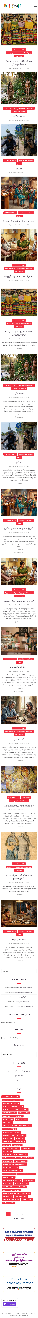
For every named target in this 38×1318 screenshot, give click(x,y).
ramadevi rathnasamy (14, 1164)
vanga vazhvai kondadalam (17, 1193)
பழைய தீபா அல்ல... (19, 939)
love (17, 1145)
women (21, 1196)
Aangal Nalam (11, 1097)
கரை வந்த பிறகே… (19, 667)
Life (7, 1145)
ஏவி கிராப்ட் (19, 739)
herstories (14, 68)
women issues (11, 1199)
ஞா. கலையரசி (19, 271)
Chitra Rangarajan (13, 1106)
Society (9, 1177)
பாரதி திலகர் (26, 797)
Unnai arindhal (12, 1190)
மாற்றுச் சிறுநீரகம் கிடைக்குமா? (19, 276)
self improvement (12, 1171)
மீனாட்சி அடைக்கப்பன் (19, 111)
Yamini (27, 1199)
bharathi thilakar (13, 1100)
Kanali (8, 1138)
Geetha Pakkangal (13, 1116)
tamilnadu (22, 1183)
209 (29, 1214)
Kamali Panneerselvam (14, 1135)
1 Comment (19, 552)
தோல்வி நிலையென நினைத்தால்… (19, 220)
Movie (8, 1151)
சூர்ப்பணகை (19, 116)
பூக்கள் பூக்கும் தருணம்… (22, 1001)
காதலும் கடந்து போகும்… (26, 1006)
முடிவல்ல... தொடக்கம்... (26, 213)
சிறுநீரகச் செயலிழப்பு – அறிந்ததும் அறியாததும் (19, 268)
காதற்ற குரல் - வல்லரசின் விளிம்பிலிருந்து (19, 53)
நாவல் (19, 163)
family (24, 1113)
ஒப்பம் (19, 168)
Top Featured (18, 49)
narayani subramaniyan (15, 1154)
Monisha (28, 1148)
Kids (20, 1138)
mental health (11, 1148)
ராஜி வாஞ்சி (19, 56)
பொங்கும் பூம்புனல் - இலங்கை (19, 801)
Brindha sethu (11, 1103)
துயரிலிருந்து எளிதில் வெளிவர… (23, 992)
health (8, 1119)
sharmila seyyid (27, 1174)
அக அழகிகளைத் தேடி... (26, 108)
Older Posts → (19, 1218)
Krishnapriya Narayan (14, 1142)
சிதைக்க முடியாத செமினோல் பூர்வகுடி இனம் (19, 1071)
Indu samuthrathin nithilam (17, 1125)
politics (21, 1161)
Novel (8, 1161)
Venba (8, 1196)
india (8, 1122)
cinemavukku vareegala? (15, 1109)
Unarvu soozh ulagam (14, 1187)
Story (29, 1180)
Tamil (7, 1183)
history (22, 1119)
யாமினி (19, 216)
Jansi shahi (10, 1129)
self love (9, 1174)
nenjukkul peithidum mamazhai (18, 1158)
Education (10, 1113)
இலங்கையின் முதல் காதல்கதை (19, 805)
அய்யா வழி (8, 1203)
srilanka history (12, 1180)
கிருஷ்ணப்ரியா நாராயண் (26, 160)
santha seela (11, 1167)
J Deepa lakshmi (11, 1132)
